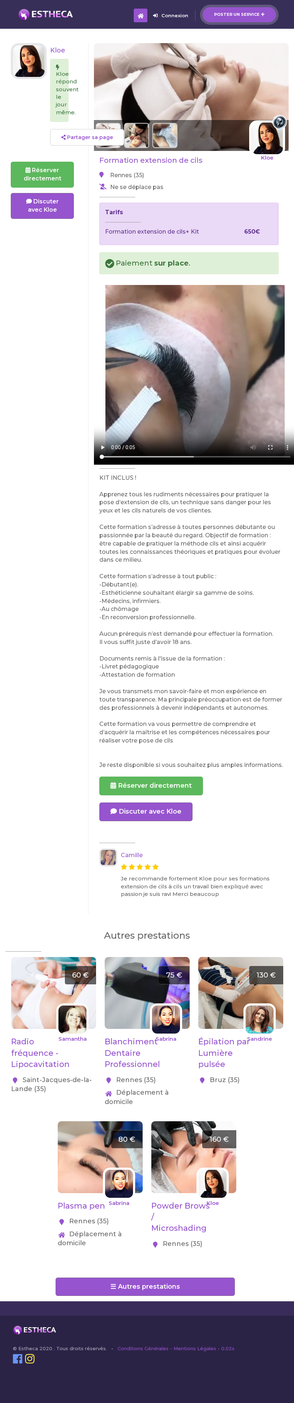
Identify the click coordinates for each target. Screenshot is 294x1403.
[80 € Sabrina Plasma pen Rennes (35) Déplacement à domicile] (100, 1125)
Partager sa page (89, 137)
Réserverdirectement (42, 174)
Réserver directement (154, 786)
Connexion (174, 15)
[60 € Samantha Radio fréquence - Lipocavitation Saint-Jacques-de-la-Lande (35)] (54, 960)
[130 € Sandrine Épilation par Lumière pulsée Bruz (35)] (241, 960)
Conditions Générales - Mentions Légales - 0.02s (176, 1348)
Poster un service (237, 14)
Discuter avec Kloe (149, 811)
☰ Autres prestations (145, 1287)
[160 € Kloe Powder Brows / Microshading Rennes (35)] (194, 1125)
